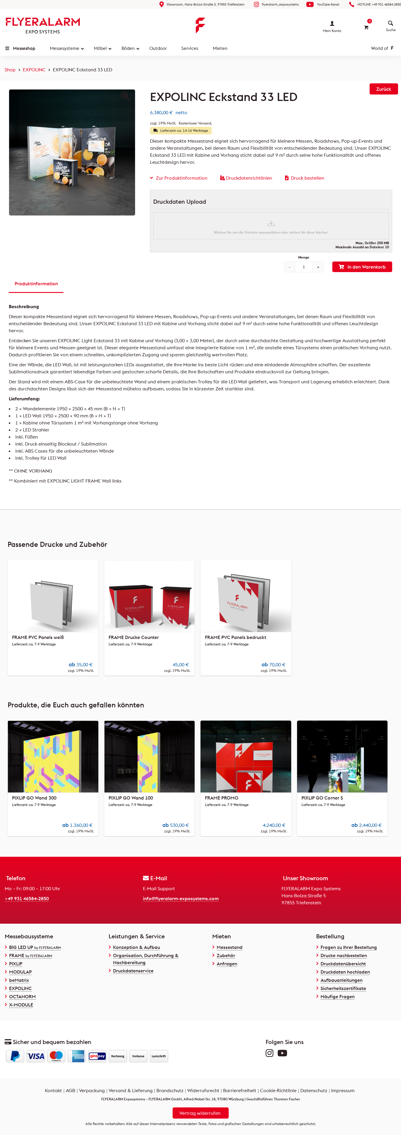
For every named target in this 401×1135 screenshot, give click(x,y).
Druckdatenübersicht (343, 964)
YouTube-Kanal (328, 4)
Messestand (229, 947)
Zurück (383, 89)
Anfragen (227, 964)
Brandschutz (169, 1090)
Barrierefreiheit (239, 1090)
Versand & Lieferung (131, 1090)
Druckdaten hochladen (345, 972)
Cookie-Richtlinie (278, 1090)
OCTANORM (22, 996)
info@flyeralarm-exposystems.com (181, 898)
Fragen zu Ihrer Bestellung (349, 947)
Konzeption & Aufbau (136, 947)
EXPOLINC (34, 69)
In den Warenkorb (367, 267)
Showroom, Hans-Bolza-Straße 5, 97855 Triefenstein (205, 4)
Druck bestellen (307, 178)
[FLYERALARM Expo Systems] (43, 25)
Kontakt (53, 1090)
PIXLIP (15, 964)
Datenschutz (313, 1090)
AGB (70, 1090)
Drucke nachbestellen (344, 955)
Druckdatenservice (133, 971)
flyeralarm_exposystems (280, 4)
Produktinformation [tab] (36, 283)
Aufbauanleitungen (342, 980)
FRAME (30, 955)
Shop (10, 69)
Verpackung (92, 1090)
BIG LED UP (35, 947)
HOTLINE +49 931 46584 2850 (379, 4)
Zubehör (226, 955)
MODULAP (20, 972)
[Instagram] (271, 1055)
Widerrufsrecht (203, 1090)
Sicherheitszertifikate (343, 988)
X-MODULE (21, 1005)
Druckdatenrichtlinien (249, 178)
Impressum (343, 1090)
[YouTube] (283, 1055)
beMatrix (19, 980)
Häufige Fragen (338, 996)
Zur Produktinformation (181, 178)
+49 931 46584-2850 (27, 898)
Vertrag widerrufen (199, 1113)
